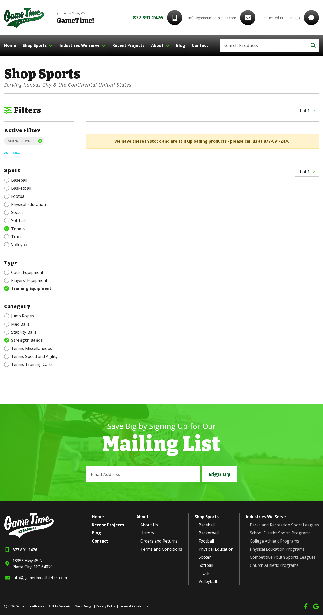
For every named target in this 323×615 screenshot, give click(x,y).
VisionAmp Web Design (76, 606)
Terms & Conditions (133, 606)
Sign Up (220, 474)
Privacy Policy (106, 606)
